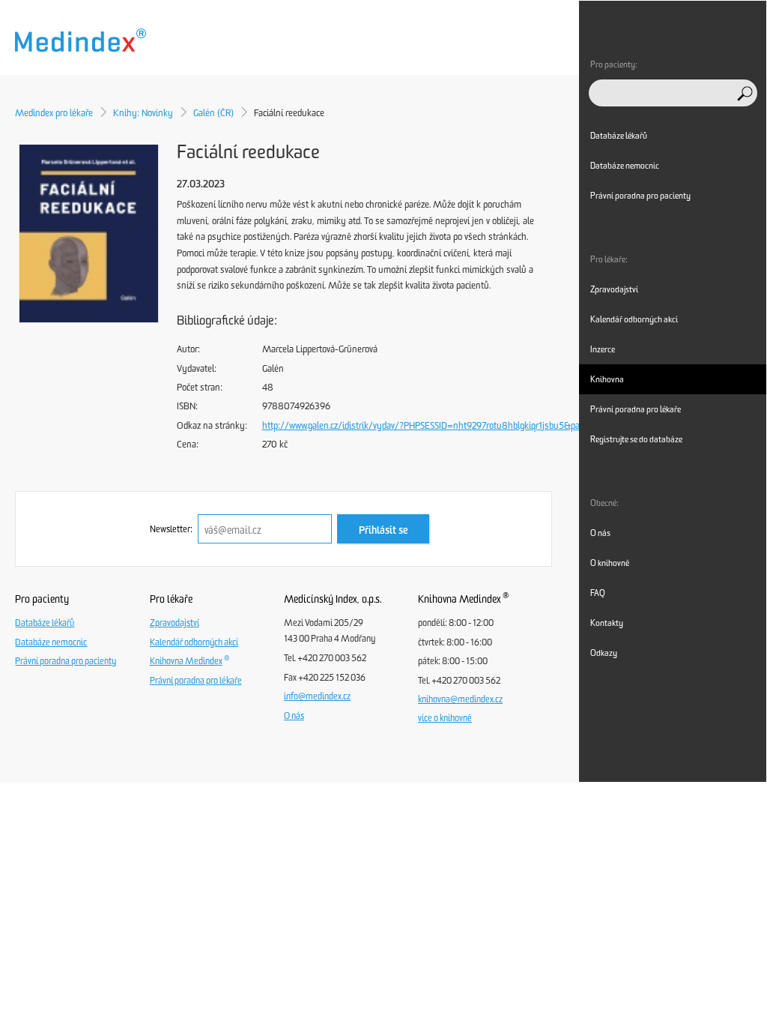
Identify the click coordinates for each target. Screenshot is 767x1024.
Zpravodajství (174, 623)
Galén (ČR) (213, 112)
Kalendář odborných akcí (194, 642)
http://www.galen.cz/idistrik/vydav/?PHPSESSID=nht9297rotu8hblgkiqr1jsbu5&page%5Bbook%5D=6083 (468, 425)
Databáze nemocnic (51, 642)
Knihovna (607, 379)
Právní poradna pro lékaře (196, 681)
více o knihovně (445, 718)
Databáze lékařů (44, 623)
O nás (294, 716)
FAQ (597, 593)
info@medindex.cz (317, 696)
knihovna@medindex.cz (460, 699)
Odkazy (603, 653)
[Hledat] (745, 93)
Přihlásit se (383, 530)
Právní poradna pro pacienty (65, 661)
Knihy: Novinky (143, 112)
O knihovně (609, 563)
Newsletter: (171, 529)
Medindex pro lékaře (54, 112)
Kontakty (606, 623)
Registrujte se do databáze (636, 439)
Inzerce (602, 349)
